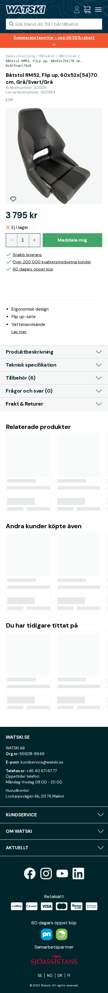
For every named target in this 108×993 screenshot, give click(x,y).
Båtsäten (47, 56)
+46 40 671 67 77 (41, 770)
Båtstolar (68, 56)
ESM (9, 99)
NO (50, 975)
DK (60, 975)
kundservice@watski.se (42, 762)
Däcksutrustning (20, 56)
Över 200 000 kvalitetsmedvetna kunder (52, 261)
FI (68, 975)
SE (40, 975)
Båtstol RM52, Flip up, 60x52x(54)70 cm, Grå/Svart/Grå (44, 63)
